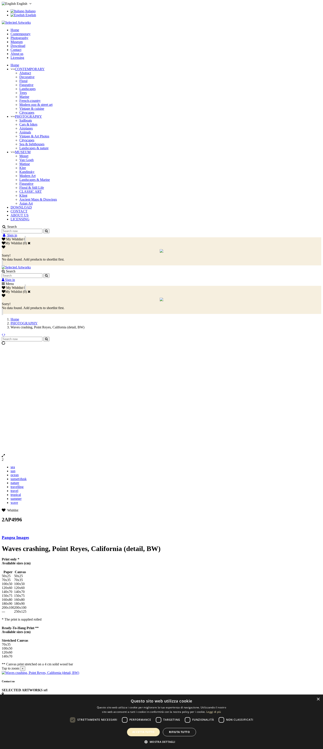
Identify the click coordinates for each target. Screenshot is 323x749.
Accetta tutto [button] (143, 732)
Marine (24, 97)
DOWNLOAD (21, 207)
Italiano (30, 11)
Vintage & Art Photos (34, 136)
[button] (161, 742)
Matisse (24, 164)
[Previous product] (3, 335)
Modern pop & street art (36, 104)
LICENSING (20, 219)
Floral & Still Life (31, 187)
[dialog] (161, 722)
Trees (23, 93)
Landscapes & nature (34, 148)
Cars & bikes (28, 124)
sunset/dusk (19, 479)
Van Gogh (26, 160)
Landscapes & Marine (34, 180)
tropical (16, 495)
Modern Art (27, 176)
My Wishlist (13, 243)
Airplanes (26, 128)
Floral (23, 81)
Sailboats (25, 120)
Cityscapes (26, 112)
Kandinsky (26, 172)
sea (13, 467)
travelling (17, 487)
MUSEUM (23, 152)
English (30, 15)
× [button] (318, 699)
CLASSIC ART (30, 191)
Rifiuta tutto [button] (179, 732)
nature (15, 483)
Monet (23, 156)
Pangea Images (15, 537)
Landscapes (27, 89)
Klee (22, 168)
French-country (30, 101)
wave (14, 502)
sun (13, 471)
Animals (25, 132)
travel (14, 491)
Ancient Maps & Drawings (38, 199)
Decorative (26, 77)
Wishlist (11, 510)
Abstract (25, 73)
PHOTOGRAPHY (28, 116)
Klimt (23, 195)
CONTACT (19, 211)
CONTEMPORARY (30, 69)
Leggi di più (213, 712)
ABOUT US (20, 215)
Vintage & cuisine (31, 108)
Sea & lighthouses (31, 144)
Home (15, 65)
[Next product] (4, 335)
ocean (15, 475)
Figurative (26, 85)
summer (16, 499)
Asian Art (26, 203)
